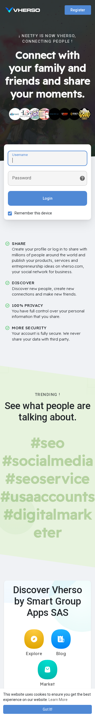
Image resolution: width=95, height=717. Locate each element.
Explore (34, 653)
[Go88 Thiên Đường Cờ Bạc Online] (84, 114)
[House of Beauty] (25, 114)
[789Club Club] (35, 114)
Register (77, 10)
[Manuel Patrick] (45, 114)
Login (48, 198)
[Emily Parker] (15, 114)
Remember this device (33, 213)
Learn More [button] (58, 700)
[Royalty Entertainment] (74, 114)
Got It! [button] (47, 709)
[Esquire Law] (55, 114)
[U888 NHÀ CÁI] (65, 114)
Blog (61, 653)
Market (47, 684)
